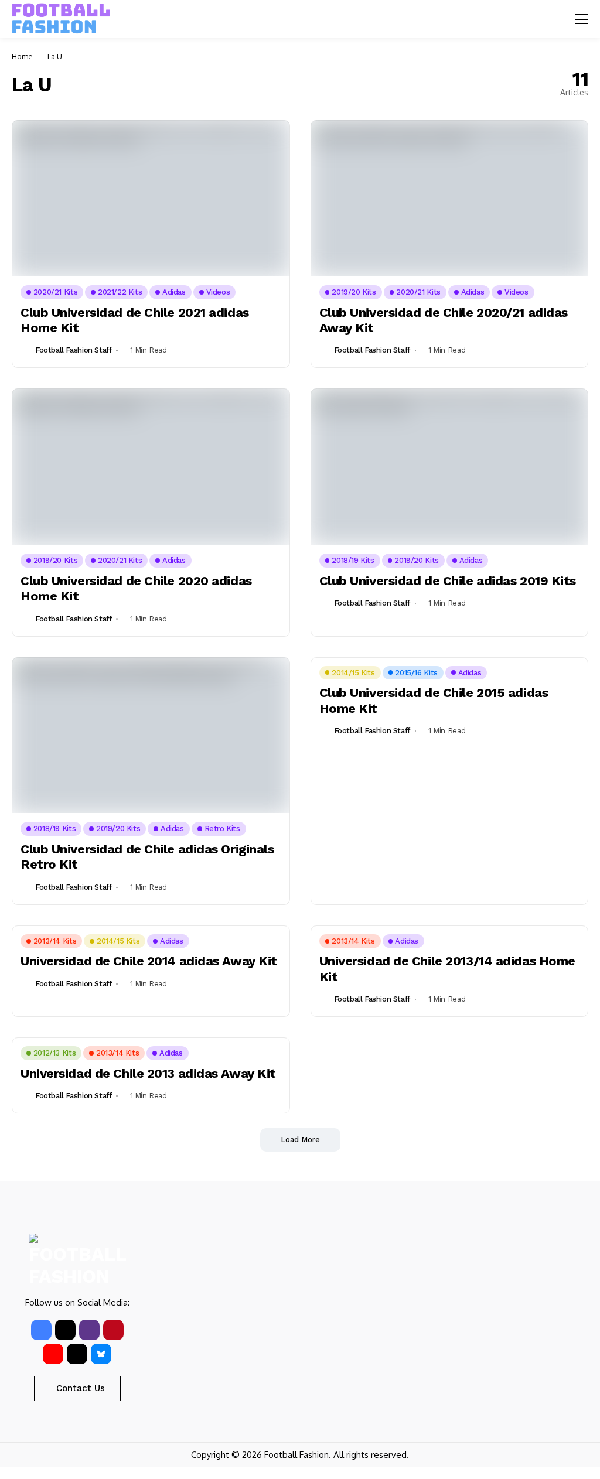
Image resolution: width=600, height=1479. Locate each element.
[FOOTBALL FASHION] (61, 19)
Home (22, 56)
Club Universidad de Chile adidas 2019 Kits (448, 580)
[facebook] (41, 1330)
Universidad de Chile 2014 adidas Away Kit (149, 961)
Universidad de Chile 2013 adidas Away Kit (148, 1073)
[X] (65, 1330)
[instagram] (89, 1330)
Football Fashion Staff (73, 350)
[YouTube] (53, 1354)
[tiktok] (77, 1354)
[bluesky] (101, 1354)
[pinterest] (113, 1330)
